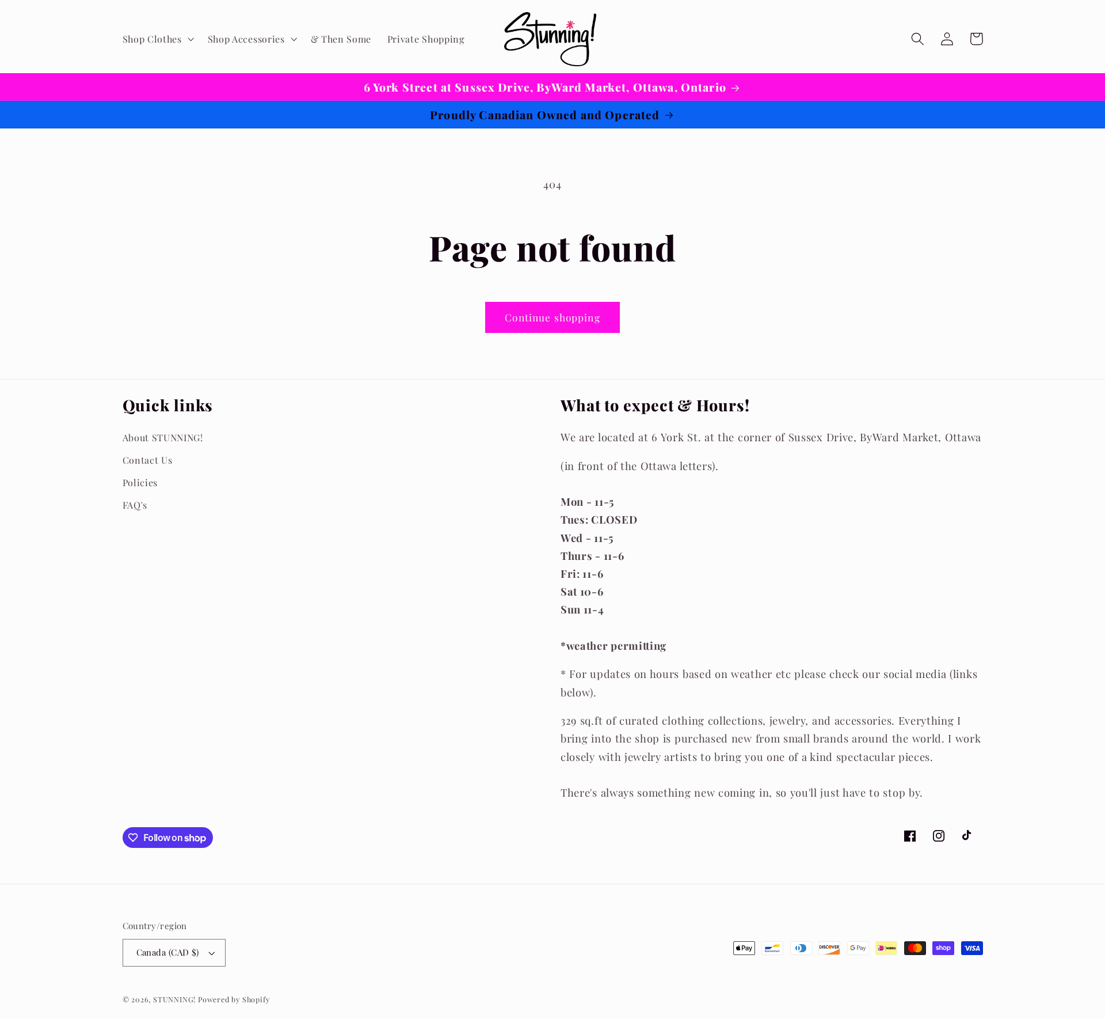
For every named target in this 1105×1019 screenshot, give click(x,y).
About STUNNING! (163, 437)
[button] (157, 39)
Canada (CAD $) (167, 952)
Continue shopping (552, 317)
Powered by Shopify (234, 999)
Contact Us (148, 460)
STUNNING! (175, 999)
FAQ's (135, 505)
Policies (140, 482)
